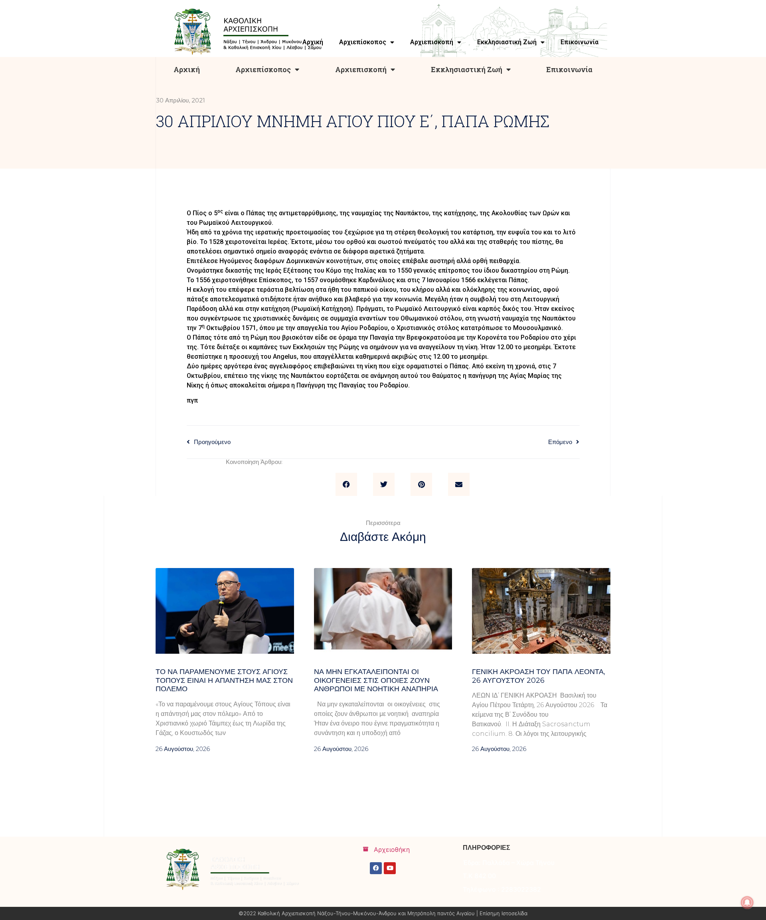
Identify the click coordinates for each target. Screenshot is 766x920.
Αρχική (187, 69)
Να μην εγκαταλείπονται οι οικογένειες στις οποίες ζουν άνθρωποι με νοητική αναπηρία (376, 680)
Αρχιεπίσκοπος (263, 69)
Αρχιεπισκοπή (361, 69)
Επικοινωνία (569, 69)
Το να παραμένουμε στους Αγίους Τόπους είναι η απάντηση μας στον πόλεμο (224, 680)
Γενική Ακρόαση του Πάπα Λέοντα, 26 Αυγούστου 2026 (538, 676)
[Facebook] (376, 868)
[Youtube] (390, 868)
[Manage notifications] (747, 902)
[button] (346, 484)
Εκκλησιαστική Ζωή (466, 69)
